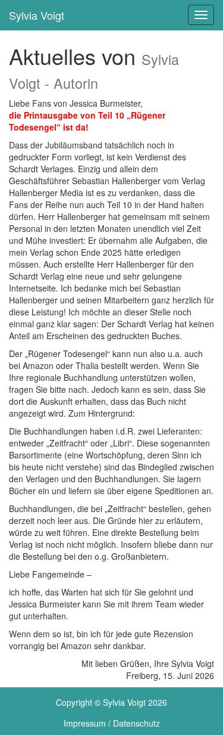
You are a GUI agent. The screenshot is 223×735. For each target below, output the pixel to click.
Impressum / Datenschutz (112, 723)
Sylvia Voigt (36, 15)
